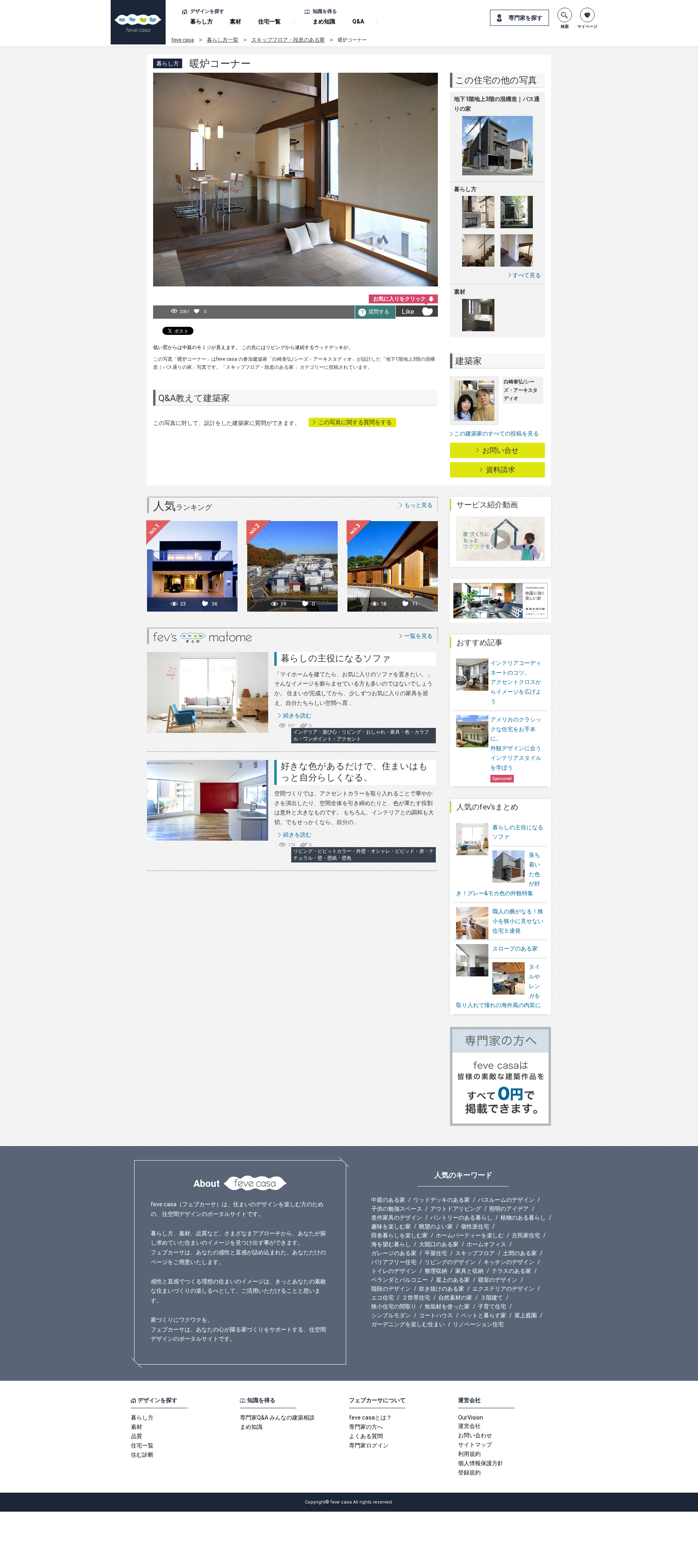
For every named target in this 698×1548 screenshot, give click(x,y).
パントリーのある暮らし (461, 1217)
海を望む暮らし (391, 1244)
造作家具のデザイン (396, 1217)
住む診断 (142, 1454)
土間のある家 (520, 1253)
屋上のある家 (453, 1280)
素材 (235, 21)
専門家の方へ (366, 1427)
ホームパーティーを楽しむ (470, 1235)
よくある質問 (366, 1436)
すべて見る (527, 275)
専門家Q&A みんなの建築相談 (277, 1417)
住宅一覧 (269, 21)
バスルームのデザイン (506, 1200)
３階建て (491, 1297)
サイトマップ (475, 1444)
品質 (136, 1436)
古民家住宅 (526, 1235)
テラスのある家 (511, 1271)
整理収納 (436, 1271)
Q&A (358, 21)
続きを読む (297, 715)
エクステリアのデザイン (503, 1288)
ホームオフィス (486, 1244)
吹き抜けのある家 (441, 1288)
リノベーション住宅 (478, 1324)
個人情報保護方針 (480, 1463)
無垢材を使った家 (447, 1306)
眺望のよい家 (436, 1226)
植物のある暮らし (523, 1217)
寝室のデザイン (497, 1280)
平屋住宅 (436, 1253)
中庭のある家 (388, 1200)
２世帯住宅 (416, 1297)
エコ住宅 (382, 1297)
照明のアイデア (509, 1208)
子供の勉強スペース (396, 1208)
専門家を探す (525, 18)
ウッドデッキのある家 (441, 1200)
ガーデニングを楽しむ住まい (408, 1324)
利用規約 (469, 1454)
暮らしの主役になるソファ (336, 658)
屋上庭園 (525, 1315)
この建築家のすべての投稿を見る (496, 433)
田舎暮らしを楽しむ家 (399, 1235)
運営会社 (469, 1426)
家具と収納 (469, 1271)
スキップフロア (475, 1253)
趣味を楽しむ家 (391, 1226)
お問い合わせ (475, 1435)
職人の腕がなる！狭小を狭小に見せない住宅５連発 (517, 921)
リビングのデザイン (450, 1262)
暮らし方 (201, 21)
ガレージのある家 (393, 1253)
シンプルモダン (391, 1315)
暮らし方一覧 (222, 40)
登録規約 (469, 1472)
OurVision (470, 1417)
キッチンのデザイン (509, 1262)
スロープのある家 (515, 948)
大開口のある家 (438, 1244)
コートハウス (436, 1315)
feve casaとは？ (370, 1417)
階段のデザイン (391, 1288)
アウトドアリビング (455, 1208)
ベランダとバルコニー (399, 1280)
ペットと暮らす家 (483, 1315)
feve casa (182, 40)
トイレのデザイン (393, 1271)
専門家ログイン (369, 1445)
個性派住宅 (475, 1226)
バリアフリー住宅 (393, 1262)
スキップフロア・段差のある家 (288, 40)
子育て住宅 (492, 1306)
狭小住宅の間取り (393, 1306)
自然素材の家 (455, 1297)
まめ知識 (324, 21)
